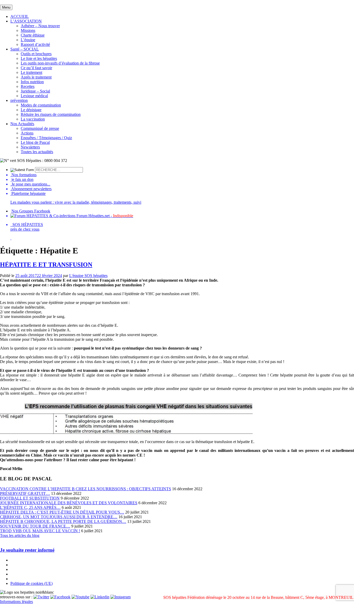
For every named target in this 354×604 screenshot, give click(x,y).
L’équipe (28, 40)
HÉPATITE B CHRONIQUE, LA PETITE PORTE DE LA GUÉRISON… (63, 521)
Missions (28, 30)
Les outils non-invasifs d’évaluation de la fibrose (60, 63)
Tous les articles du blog (19, 535)
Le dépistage (31, 110)
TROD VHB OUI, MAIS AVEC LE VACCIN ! (40, 531)
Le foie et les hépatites (39, 58)
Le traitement (31, 72)
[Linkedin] (99, 597)
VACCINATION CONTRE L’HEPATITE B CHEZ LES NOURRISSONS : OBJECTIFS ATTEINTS (85, 489)
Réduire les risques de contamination (51, 114)
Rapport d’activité (35, 44)
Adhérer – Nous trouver (40, 26)
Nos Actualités (22, 124)
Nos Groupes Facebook (30, 211)
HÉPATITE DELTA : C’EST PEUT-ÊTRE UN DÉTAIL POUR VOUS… (62, 512)
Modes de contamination (41, 105)
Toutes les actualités (37, 152)
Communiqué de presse (40, 128)
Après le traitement (36, 77)
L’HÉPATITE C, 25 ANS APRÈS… (30, 507)
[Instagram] (120, 597)
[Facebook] (60, 597)
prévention (19, 100)
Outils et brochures (36, 54)
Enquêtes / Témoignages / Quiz (46, 138)
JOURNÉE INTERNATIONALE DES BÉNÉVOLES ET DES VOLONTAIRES (68, 503)
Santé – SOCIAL (24, 49)
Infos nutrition (32, 82)
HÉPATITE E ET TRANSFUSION (46, 264)
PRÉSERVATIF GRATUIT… (25, 493)
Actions (27, 133)
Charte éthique (33, 35)
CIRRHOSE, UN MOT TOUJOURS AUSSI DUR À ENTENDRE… (58, 517)
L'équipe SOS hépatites (88, 275)
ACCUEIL (19, 16)
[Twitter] (41, 597)
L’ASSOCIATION (26, 21)
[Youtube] (80, 597)
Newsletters (30, 147)
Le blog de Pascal (35, 142)
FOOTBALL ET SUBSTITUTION (30, 498)
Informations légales (16, 601)
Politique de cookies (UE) (31, 583)
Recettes (27, 86)
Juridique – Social (35, 91)
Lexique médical (34, 96)
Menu (6, 7)
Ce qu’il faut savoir (36, 68)
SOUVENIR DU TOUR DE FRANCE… (35, 526)
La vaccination (33, 119)
